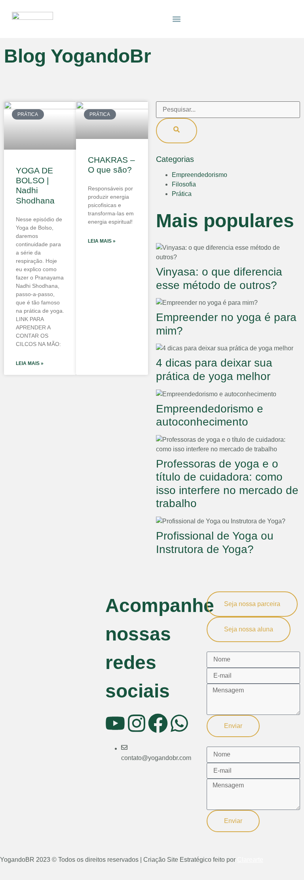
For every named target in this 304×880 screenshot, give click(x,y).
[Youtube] (115, 723)
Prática (182, 193)
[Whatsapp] (179, 723)
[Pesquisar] (176, 130)
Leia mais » (30, 363)
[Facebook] (158, 723)
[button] (176, 18)
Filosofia (184, 184)
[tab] (252, 604)
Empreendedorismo (199, 174)
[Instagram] (136, 723)
